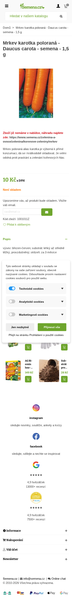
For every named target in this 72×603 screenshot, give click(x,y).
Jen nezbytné (20, 327)
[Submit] (61, 16)
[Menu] (6, 5)
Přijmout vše (52, 327)
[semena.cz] (32, 6)
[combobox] (30, 16)
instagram (36, 418)
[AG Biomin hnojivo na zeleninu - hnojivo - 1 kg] (13, 370)
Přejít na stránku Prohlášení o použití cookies (36, 335)
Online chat (58, 578)
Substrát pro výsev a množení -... (65, 364)
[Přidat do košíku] (28, 347)
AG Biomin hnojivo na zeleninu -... (29, 364)
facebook (36, 446)
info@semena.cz (34, 578)
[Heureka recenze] (36, 497)
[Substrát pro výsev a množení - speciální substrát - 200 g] (49, 370)
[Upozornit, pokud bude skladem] (46, 212)
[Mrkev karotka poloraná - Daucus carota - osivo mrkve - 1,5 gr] (36, 93)
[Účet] (58, 5)
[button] (36, 239)
